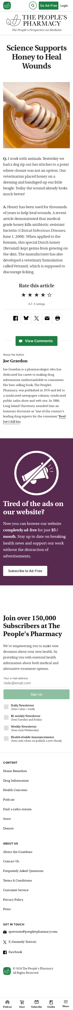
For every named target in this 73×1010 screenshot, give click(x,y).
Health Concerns (15, 790)
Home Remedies (15, 771)
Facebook (15, 952)
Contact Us (11, 861)
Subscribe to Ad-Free (25, 571)
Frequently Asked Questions (23, 871)
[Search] (33, 5)
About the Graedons (17, 852)
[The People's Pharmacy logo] (36, 21)
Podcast (9, 799)
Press (7, 909)
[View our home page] (7, 5)
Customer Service (15, 890)
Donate (8, 828)
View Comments (39, 341)
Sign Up (36, 694)
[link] (15, 318)
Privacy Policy (13, 899)
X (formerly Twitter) (23, 942)
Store (7, 819)
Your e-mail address (16, 678)
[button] (57, 318)
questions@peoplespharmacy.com (33, 931)
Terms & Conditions (17, 880)
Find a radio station (17, 809)
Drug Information (16, 780)
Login (64, 5)
